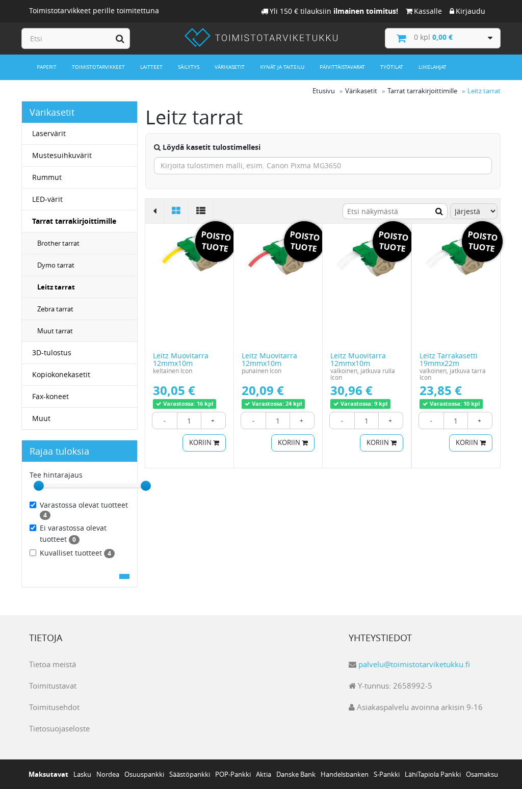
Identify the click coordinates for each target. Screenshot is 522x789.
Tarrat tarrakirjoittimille (74, 221)
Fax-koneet (50, 396)
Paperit (47, 67)
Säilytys (188, 67)
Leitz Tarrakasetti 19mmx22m (449, 359)
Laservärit (49, 133)
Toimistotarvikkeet (98, 67)
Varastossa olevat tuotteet (84, 509)
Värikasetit (230, 67)
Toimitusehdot (54, 707)
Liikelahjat (433, 67)
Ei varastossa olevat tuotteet (73, 533)
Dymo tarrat (55, 265)
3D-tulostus (51, 352)
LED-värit (47, 199)
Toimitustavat (52, 685)
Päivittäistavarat (342, 67)
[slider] (39, 486)
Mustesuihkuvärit (62, 155)
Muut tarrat (55, 330)
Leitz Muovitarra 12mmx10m (180, 359)
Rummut (47, 177)
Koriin (201, 442)
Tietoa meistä (52, 664)
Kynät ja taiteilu (282, 67)
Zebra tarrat (55, 308)
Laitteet (151, 67)
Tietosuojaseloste (59, 728)
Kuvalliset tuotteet (75, 553)
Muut (41, 418)
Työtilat (391, 67)
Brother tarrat (58, 243)
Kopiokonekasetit (61, 374)
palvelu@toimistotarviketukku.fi (414, 664)
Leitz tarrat (56, 287)
